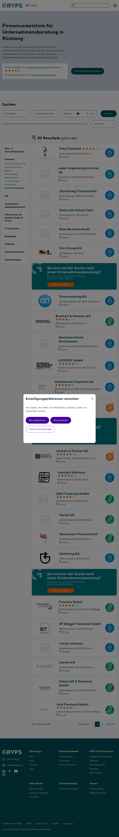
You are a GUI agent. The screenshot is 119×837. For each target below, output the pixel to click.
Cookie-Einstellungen (40, 429)
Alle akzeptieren (37, 420)
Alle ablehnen (60, 420)
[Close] (92, 398)
